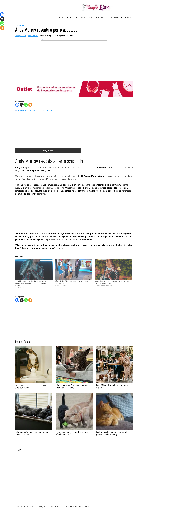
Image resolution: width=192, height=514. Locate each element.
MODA (82, 17)
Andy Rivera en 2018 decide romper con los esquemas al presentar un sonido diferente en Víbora (31, 283)
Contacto (129, 17)
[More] (30, 105)
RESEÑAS (115, 17)
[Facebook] (17, 105)
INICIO (61, 17)
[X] (22, 105)
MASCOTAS (72, 17)
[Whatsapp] (26, 105)
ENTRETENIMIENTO (96, 17)
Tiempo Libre (20, 36)
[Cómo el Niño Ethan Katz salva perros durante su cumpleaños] (73, 269)
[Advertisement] (74, 213)
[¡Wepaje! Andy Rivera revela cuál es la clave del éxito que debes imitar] (113, 269)
